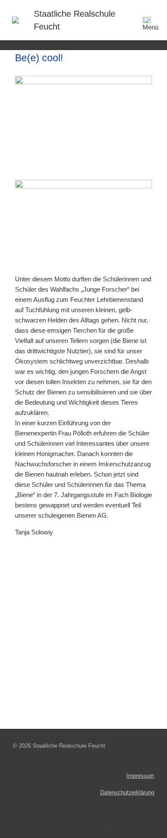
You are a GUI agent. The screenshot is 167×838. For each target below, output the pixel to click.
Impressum (140, 775)
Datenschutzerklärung (127, 792)
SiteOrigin (101, 821)
